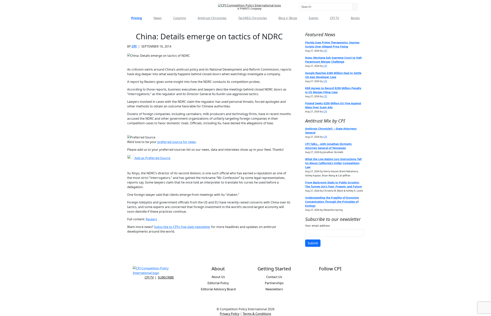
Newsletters (274, 289)
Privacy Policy (229, 314)
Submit (313, 243)
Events (313, 18)
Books (355, 18)
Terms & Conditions (257, 314)
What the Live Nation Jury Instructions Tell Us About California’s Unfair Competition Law (333, 163)
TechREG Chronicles (252, 18)
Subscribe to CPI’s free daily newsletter (182, 227)
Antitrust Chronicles (212, 18)
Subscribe (166, 277)
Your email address (317, 225)
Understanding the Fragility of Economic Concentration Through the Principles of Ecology (332, 201)
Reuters (151, 219)
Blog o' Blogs (287, 18)
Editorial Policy (218, 283)
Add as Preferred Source (152, 158)
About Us (218, 277)
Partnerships (274, 283)
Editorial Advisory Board (218, 289)
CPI (134, 46)
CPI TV (334, 18)
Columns (179, 18)
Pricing (136, 18)
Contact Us (274, 277)
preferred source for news (176, 142)
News (158, 18)
